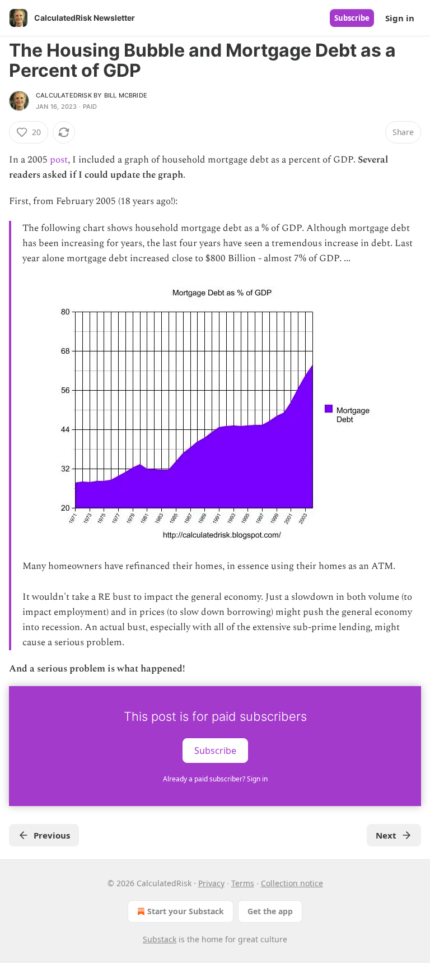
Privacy (211, 883)
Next (386, 835)
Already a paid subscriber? (215, 779)
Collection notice (292, 883)
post (59, 159)
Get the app (270, 911)
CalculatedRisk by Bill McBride (91, 95)
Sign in (399, 18)
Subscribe (352, 18)
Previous (52, 835)
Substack (159, 939)
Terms (242, 883)
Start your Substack (185, 911)
